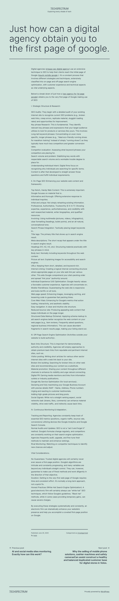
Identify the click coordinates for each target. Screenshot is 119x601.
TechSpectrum (59, 8)
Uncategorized (82, 533)
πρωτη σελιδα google (48, 75)
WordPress (105, 592)
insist (35, 535)
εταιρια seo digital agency (57, 69)
